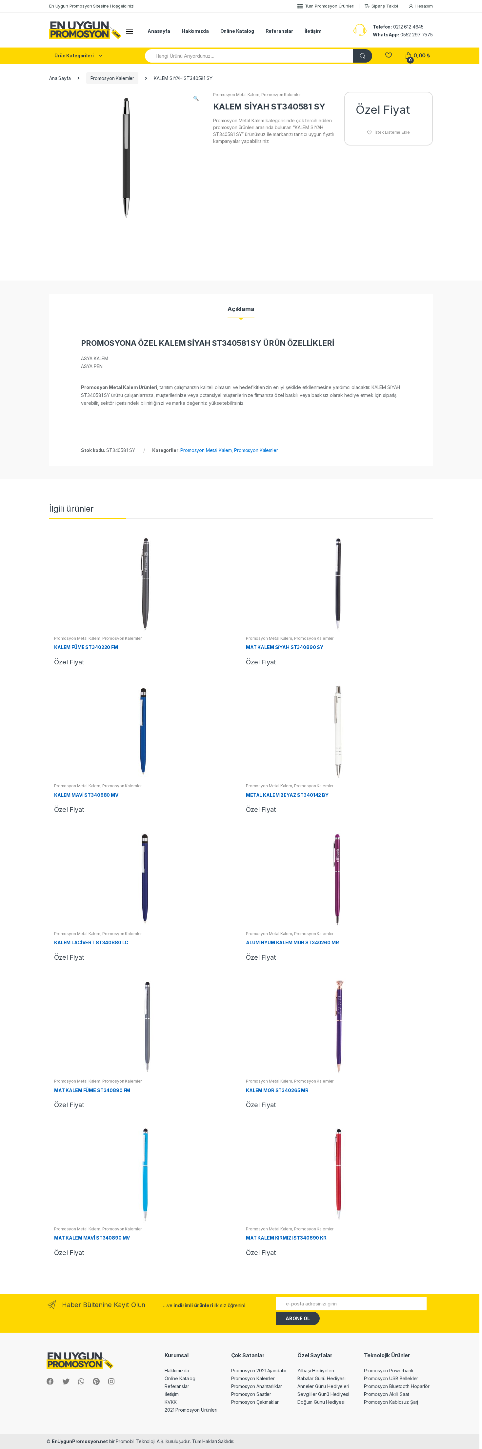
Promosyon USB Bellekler (391, 1378)
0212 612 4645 (398, 26)
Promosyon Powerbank (389, 1370)
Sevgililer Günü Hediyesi (323, 1394)
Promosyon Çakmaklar (255, 1402)
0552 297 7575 (403, 34)
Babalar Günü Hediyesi (321, 1378)
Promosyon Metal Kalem (236, 94)
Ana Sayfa (60, 78)
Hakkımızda (195, 31)
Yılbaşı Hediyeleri (315, 1370)
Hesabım (424, 6)
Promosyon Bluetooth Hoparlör (397, 1386)
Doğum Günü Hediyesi (321, 1402)
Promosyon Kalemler (112, 78)
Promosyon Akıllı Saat (386, 1394)
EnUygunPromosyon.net (80, 1441)
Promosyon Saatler (251, 1394)
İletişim (313, 31)
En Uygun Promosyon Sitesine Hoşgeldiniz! (91, 6)
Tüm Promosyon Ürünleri (329, 6)
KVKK (170, 1402)
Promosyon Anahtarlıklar (256, 1386)
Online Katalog (237, 31)
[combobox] (249, 56)
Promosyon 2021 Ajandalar (259, 1370)
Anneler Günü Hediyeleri (323, 1386)
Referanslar (279, 31)
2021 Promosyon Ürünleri (191, 1410)
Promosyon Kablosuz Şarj (391, 1402)
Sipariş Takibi (385, 6)
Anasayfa (159, 31)
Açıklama (241, 309)
